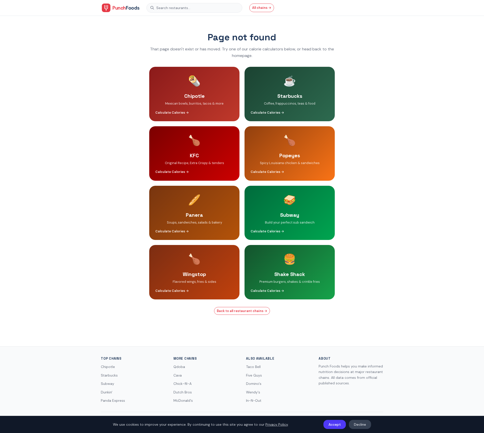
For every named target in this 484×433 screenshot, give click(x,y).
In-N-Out (253, 400)
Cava (177, 375)
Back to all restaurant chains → (242, 311)
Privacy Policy (276, 424)
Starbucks (109, 375)
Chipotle (108, 366)
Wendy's (253, 392)
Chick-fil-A (182, 383)
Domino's (253, 383)
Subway (107, 383)
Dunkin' (106, 392)
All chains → (261, 8)
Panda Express (113, 400)
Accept (334, 424)
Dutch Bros (182, 392)
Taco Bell (253, 366)
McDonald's (183, 400)
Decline (360, 424)
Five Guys (254, 375)
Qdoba (179, 366)
